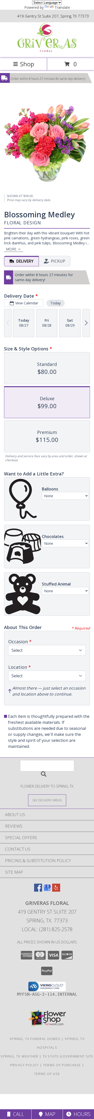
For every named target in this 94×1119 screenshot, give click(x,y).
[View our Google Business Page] (47, 890)
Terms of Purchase (62, 1065)
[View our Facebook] (38, 890)
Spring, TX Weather (19, 1056)
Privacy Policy (24, 1065)
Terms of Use (47, 1073)
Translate (62, 7)
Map (49, 1114)
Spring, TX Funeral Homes (35, 1038)
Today (55, 303)
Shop (27, 64)
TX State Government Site (68, 1056)
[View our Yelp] (56, 890)
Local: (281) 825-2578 (47, 929)
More (11, 249)
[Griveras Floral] (47, 51)
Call (17, 1114)
